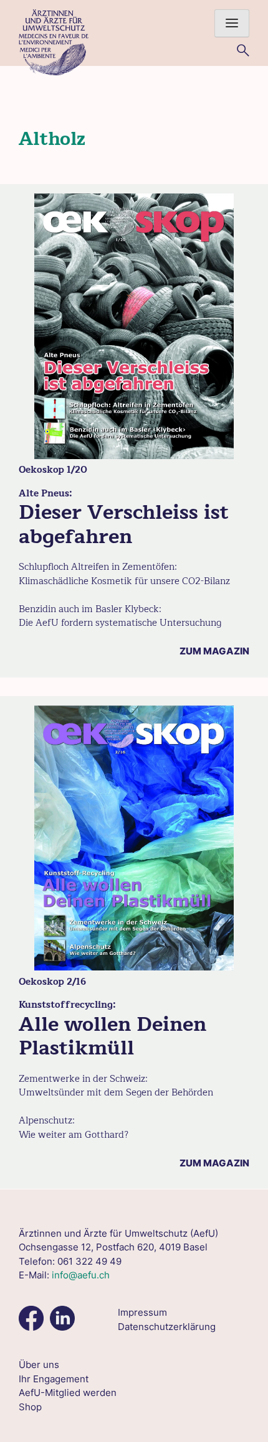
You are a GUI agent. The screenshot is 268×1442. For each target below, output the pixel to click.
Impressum (142, 1312)
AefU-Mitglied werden (68, 1392)
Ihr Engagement (54, 1379)
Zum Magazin (214, 651)
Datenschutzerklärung (167, 1327)
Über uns (39, 1364)
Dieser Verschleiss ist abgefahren (124, 524)
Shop (30, 1407)
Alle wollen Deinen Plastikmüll (112, 1036)
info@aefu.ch (81, 1275)
